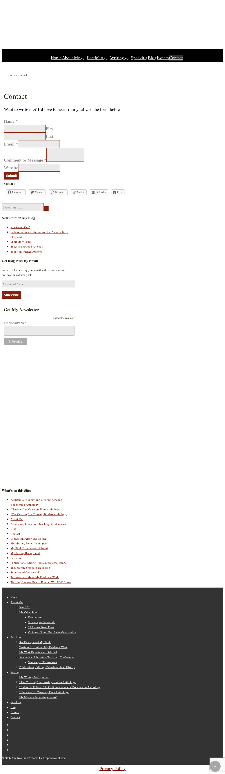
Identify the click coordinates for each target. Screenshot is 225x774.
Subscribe (11, 294)
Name (11, 121)
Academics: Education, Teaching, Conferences (38, 524)
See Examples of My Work (35, 642)
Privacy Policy (113, 768)
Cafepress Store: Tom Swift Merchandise (52, 632)
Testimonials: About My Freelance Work (35, 577)
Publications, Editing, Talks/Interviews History (38, 563)
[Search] (46, 208)
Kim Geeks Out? (20, 227)
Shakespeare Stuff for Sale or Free (30, 567)
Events (163, 58)
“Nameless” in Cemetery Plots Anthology (35, 509)
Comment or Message (25, 160)
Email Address (15, 323)
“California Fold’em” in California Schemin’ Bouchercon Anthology (59, 687)
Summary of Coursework (25, 572)
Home (56, 58)
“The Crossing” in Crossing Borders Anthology (39, 514)
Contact (176, 58)
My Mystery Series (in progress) (29, 543)
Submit (11, 175)
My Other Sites (28, 612)
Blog (152, 58)
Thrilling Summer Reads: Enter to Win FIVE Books (41, 582)
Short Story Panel (21, 242)
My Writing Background (25, 553)
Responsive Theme (54, 758)
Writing (117, 58)
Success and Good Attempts (27, 246)
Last (49, 136)
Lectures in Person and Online (28, 539)
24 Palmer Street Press (41, 627)
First (50, 128)
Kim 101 (24, 607)
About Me (71, 58)
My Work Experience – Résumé (29, 548)
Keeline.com (35, 617)
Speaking (139, 58)
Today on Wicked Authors (26, 251)
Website (11, 167)
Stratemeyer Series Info (41, 622)
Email (11, 144)
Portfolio (95, 58)
